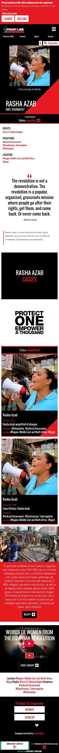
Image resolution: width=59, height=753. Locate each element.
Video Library (27, 665)
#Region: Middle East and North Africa (18, 158)
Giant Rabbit (39, 733)
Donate (22, 36)
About (36, 36)
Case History (30, 116)
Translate (52, 43)
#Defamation (8, 148)
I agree (8, 18)
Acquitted (31, 120)
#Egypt (6, 161)
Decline (21, 18)
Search (50, 36)
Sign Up (29, 717)
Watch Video (29, 655)
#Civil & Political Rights (13, 132)
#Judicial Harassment (12, 142)
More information (9, 13)
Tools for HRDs (8, 36)
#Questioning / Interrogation (15, 145)
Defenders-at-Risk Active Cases (44, 743)
